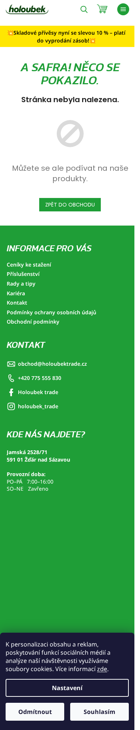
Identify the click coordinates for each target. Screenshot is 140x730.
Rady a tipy (21, 283)
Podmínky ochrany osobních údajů (51, 312)
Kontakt (17, 302)
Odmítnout (35, 712)
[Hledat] (84, 9)
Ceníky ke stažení (29, 264)
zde (102, 669)
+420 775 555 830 (39, 377)
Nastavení (67, 688)
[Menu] (123, 9)
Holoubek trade (38, 392)
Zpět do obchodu (70, 204)
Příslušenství (23, 273)
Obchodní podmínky (33, 321)
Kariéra (16, 293)
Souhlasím (99, 712)
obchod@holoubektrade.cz (52, 363)
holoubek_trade (38, 406)
